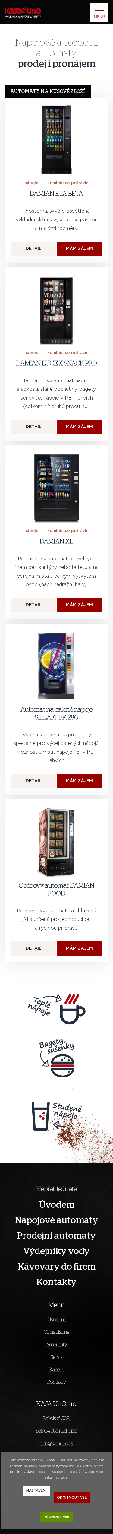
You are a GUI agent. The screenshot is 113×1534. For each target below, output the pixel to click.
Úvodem (56, 1205)
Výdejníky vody (56, 1251)
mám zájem (79, 249)
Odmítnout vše (72, 1497)
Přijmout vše (56, 1517)
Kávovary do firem (57, 1266)
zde (64, 1477)
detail (34, 249)
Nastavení (36, 1490)
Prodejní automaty (56, 1235)
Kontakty (56, 1282)
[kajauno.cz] (23, 12)
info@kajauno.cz (57, 1443)
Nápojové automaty (56, 1220)
